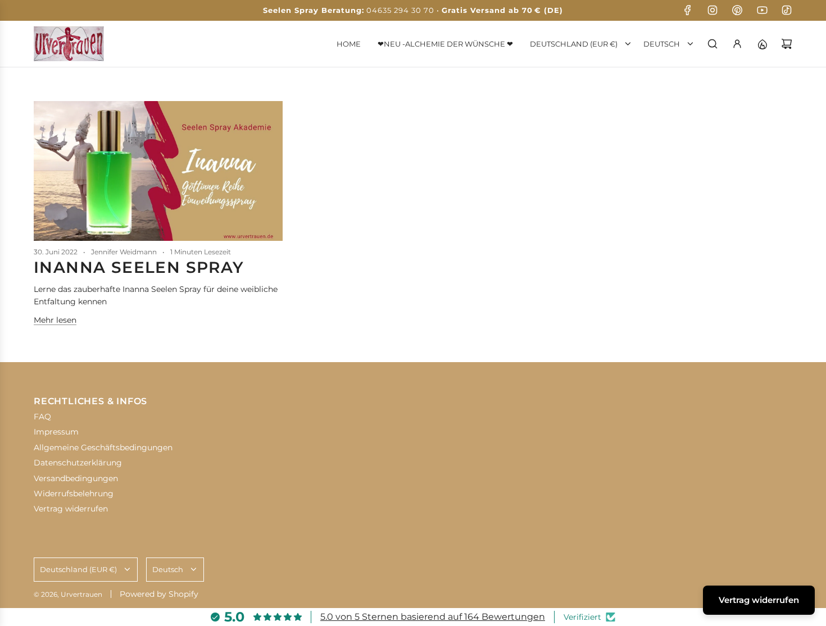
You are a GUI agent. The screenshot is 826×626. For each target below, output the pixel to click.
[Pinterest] (737, 10)
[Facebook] (687, 10)
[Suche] (712, 43)
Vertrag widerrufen (759, 600)
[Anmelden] (737, 43)
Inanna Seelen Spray (139, 267)
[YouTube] (762, 10)
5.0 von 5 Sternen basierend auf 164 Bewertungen (432, 616)
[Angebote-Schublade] (762, 43)
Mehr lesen (55, 320)
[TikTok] (786, 10)
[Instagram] (712, 10)
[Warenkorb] (786, 43)
